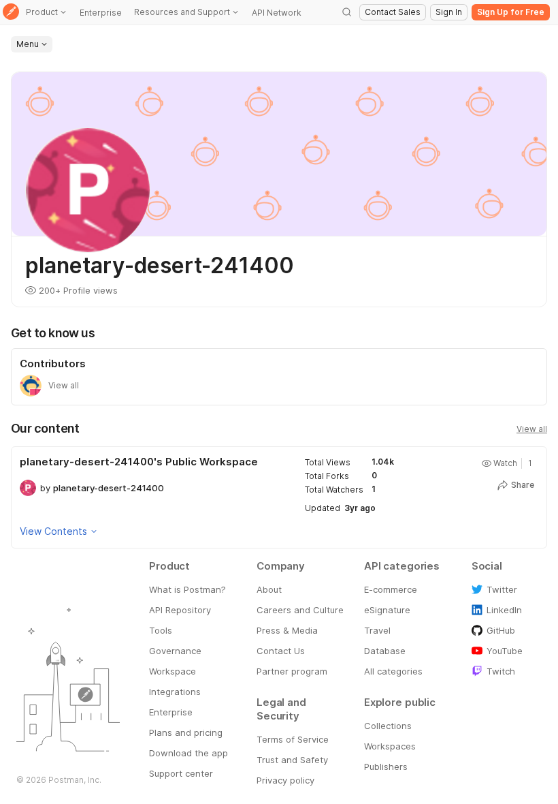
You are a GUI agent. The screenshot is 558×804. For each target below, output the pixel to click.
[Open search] (347, 12)
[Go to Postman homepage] (11, 12)
